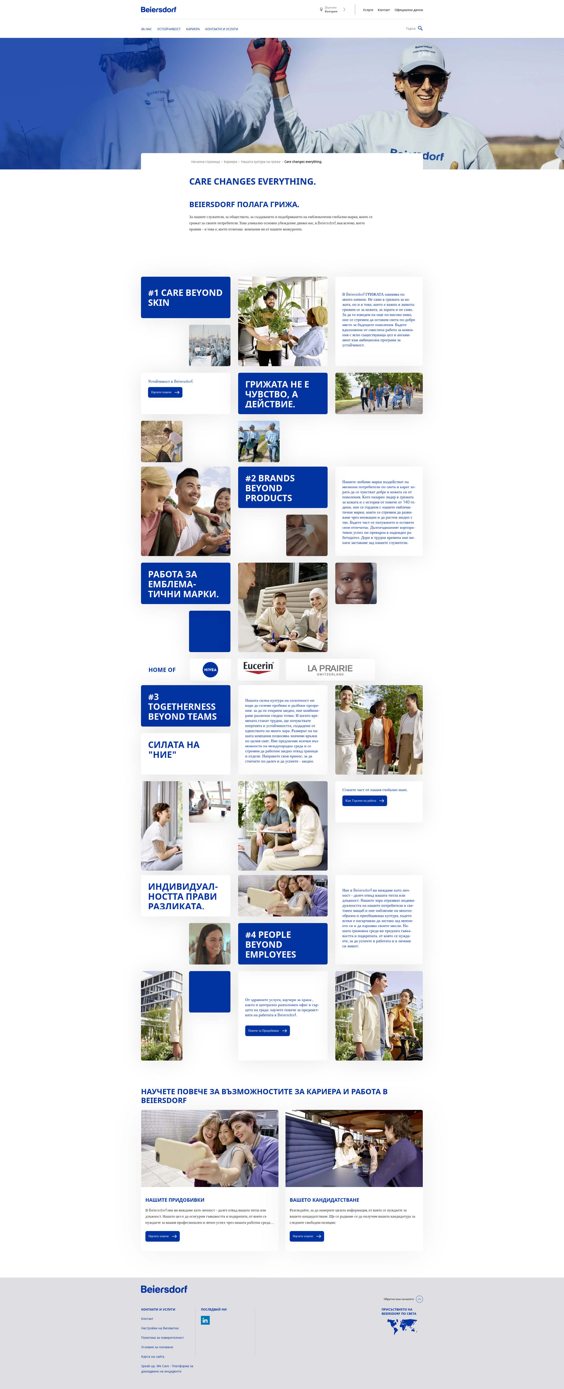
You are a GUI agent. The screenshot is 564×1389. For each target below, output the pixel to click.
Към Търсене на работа (360, 800)
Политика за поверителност (162, 1337)
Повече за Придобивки (263, 1030)
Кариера (230, 161)
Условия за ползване (157, 1347)
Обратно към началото (399, 1299)
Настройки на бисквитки (160, 1328)
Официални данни (409, 10)
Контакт (384, 10)
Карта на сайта (152, 1356)
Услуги (368, 10)
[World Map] (402, 1327)
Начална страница (205, 161)
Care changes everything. (303, 161)
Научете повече (161, 392)
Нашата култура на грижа (260, 161)
